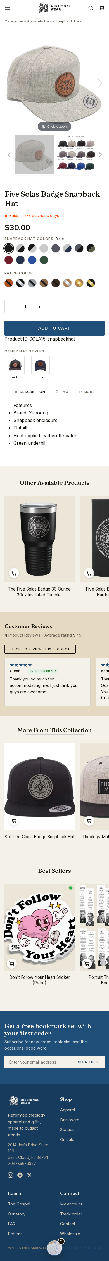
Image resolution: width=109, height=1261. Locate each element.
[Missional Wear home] (54, 7)
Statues (67, 1129)
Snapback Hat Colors (29, 239)
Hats (48, 21)
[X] (29, 1175)
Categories (14, 21)
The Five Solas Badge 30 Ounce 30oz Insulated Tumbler (39, 591)
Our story (16, 1214)
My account (71, 1204)
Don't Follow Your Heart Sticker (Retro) (39, 980)
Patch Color (18, 273)
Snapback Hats (68, 21)
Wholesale (70, 1233)
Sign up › (88, 1062)
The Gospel (19, 1204)
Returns (15, 1233)
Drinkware (69, 1119)
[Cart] (102, 8)
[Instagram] (10, 1175)
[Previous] (8, 83)
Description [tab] (32, 392)
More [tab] (89, 392)
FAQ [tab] (64, 392)
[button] (61, 1241)
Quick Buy (14, 573)
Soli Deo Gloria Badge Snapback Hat (39, 836)
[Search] (91, 8)
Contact (67, 1223)
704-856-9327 (22, 1163)
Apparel (34, 21)
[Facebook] (19, 1175)
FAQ (12, 1223)
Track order (71, 1214)
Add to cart (54, 328)
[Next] (100, 83)
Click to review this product (40, 649)
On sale (67, 1139)
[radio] (8, 248)
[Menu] (7, 7)
